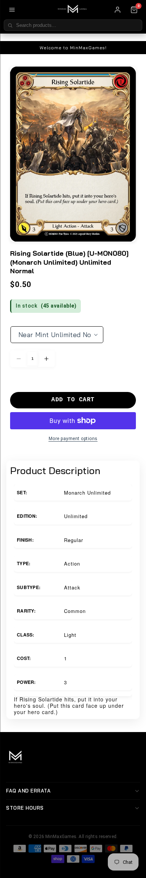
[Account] (117, 9)
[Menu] (12, 9)
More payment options (73, 438)
